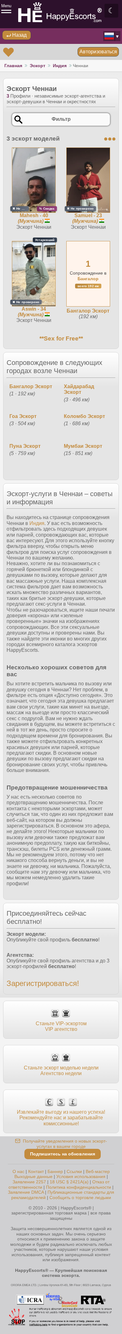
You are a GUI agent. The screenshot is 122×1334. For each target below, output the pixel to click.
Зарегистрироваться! (43, 983)
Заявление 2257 (29, 1181)
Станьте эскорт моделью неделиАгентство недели (61, 1070)
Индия (60, 65)
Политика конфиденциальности (78, 1187)
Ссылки (74, 1171)
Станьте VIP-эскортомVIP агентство (61, 1026)
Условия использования (80, 1176)
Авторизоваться (98, 51)
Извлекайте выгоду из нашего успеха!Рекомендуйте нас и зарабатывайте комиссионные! (61, 1117)
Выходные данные (33, 1176)
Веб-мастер (98, 1171)
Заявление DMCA (26, 1192)
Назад (19, 35)
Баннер (55, 1171)
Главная (13, 65)
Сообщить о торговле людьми (80, 1197)
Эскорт (37, 65)
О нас (18, 1171)
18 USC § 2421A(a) (69, 1181)
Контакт (36, 1171)
